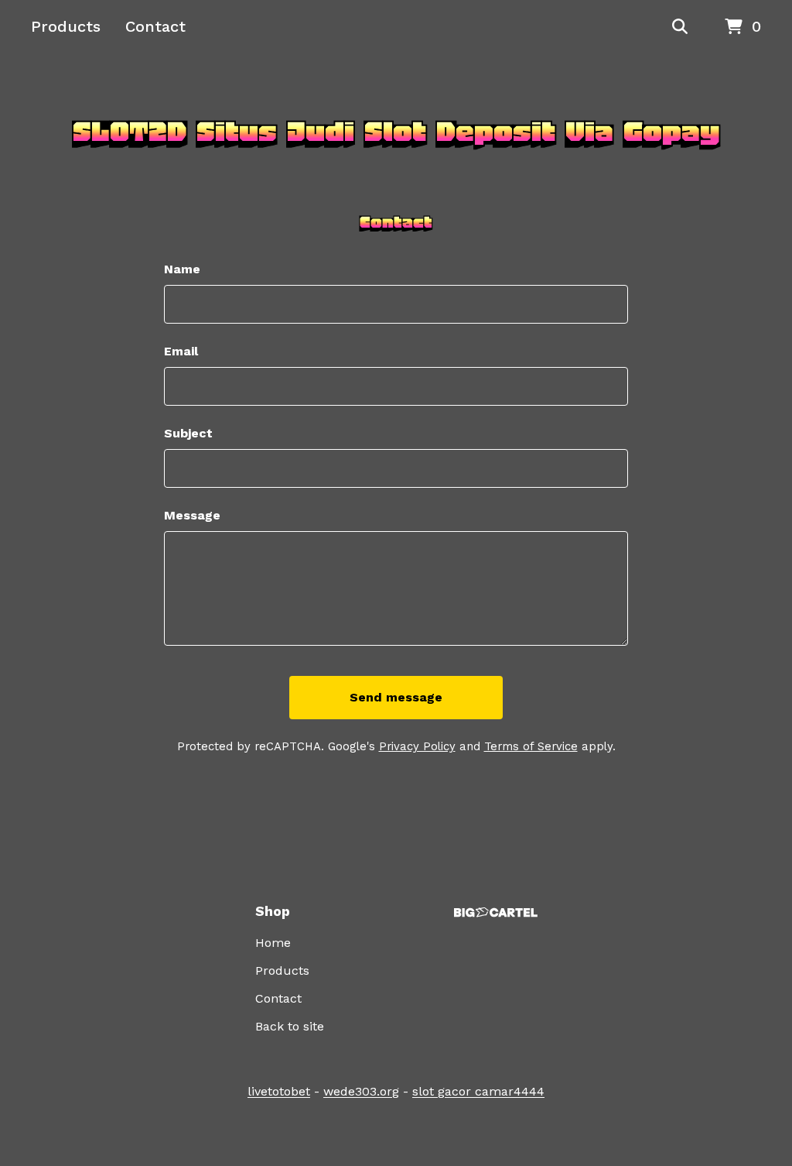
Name (182, 269)
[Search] (680, 27)
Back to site (289, 1026)
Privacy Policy (417, 746)
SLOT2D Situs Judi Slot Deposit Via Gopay (396, 131)
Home (273, 942)
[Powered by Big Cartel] (496, 912)
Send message (396, 697)
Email (181, 351)
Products (66, 26)
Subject (188, 433)
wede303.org (361, 1091)
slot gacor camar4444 (478, 1091)
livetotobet (279, 1091)
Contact (155, 26)
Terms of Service (531, 746)
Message (192, 515)
